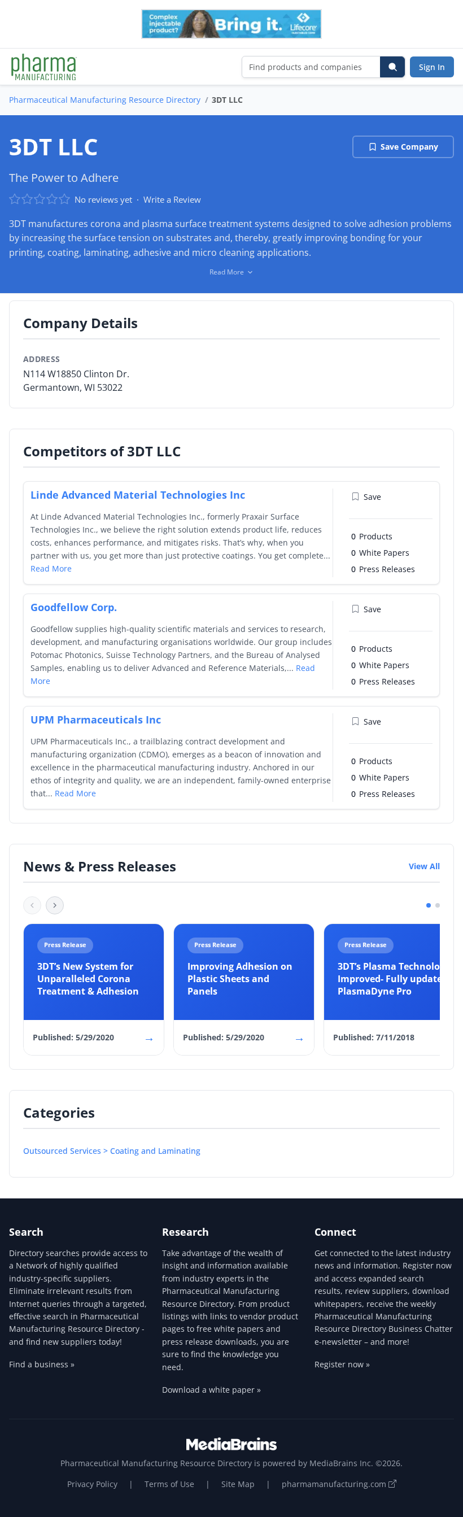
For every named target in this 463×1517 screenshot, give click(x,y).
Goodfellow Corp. (73, 607)
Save (372, 496)
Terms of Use (169, 1484)
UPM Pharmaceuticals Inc (95, 719)
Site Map (238, 1484)
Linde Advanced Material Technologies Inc (137, 495)
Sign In (432, 67)
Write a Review (172, 199)
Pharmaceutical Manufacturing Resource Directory (104, 99)
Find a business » (42, 1364)
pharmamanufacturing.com (335, 1484)
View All (424, 866)
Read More (51, 568)
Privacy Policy (92, 1484)
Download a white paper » (211, 1389)
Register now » (342, 1364)
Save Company (409, 146)
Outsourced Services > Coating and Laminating (111, 1150)
